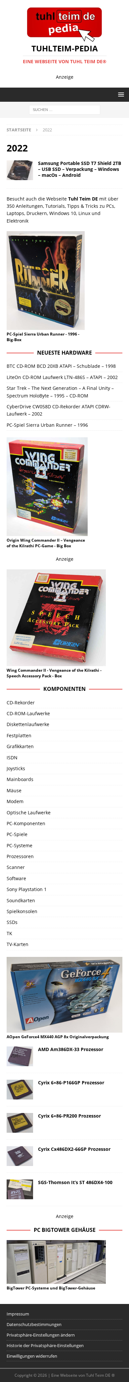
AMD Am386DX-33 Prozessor (70, 1049)
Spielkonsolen (22, 911)
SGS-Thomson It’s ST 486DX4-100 (75, 1182)
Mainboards (20, 779)
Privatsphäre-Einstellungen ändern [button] (41, 1335)
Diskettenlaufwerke (28, 724)
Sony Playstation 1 (27, 889)
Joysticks (16, 768)
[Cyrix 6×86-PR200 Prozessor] (20, 1123)
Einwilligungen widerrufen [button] (32, 1356)
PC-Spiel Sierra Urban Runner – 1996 (47, 425)
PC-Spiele (17, 834)
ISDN (12, 757)
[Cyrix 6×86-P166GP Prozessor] (20, 1089)
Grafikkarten (20, 746)
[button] (119, 94)
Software (16, 878)
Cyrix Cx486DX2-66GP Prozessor (74, 1149)
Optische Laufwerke (29, 812)
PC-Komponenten (26, 823)
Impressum (18, 1314)
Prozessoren (20, 856)
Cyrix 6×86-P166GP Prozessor (71, 1082)
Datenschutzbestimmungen (34, 1324)
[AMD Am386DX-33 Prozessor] (20, 1056)
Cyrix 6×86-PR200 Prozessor (69, 1116)
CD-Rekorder (21, 702)
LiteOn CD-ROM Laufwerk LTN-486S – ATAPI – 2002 (62, 377)
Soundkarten (21, 900)
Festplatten (19, 735)
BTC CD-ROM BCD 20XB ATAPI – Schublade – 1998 (61, 366)
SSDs (12, 922)
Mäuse (14, 790)
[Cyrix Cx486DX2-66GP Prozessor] (20, 1156)
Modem (15, 801)
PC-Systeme (19, 845)
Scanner (16, 867)
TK (9, 933)
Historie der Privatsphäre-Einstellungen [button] (45, 1345)
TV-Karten (17, 944)
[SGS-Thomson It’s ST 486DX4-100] (20, 1189)
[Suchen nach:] (64, 109)
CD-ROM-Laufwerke (28, 713)
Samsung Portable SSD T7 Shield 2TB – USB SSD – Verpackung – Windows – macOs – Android (79, 169)
